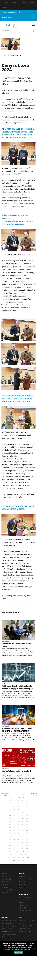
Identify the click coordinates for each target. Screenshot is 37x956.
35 (18, 812)
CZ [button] (4, 7)
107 (9, 857)
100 (18, 851)
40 (18, 815)
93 (10, 848)
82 (27, 839)
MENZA (32, 2)
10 (20, 797)
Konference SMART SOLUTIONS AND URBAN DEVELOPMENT (17, 729)
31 (22, 809)
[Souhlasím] (35, 949)
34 (14, 812)
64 (14, 830)
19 (14, 803)
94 (14, 848)
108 (14, 857)
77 (27, 836)
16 (22, 800)
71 (22, 833)
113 (18, 860)
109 (19, 857)
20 (18, 803)
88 (10, 845)
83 (10, 842)
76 (22, 836)
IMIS (24, 2)
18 (10, 803)
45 (18, 818)
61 (22, 827)
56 (22, 824)
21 (22, 803)
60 (18, 827)
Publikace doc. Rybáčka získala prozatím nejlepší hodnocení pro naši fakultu (17, 689)
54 (14, 824)
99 (13, 851)
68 (10, 833)
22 (26, 803)
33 (10, 812)
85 (18, 842)
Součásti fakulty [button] (7, 18)
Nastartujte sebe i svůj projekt (16, 771)
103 (11, 854)
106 (26, 854)
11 (23, 797)
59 (14, 827)
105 (21, 854)
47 (27, 818)
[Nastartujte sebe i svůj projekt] (18, 757)
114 (23, 860)
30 (18, 809)
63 (10, 830)
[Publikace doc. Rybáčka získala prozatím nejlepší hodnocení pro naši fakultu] (18, 672)
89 (14, 845)
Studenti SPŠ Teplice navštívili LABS (16, 644)
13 (10, 800)
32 (27, 809)
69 (14, 833)
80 (18, 839)
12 (27, 797)
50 (19, 821)
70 (19, 833)
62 (27, 827)
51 (22, 821)
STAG (6, 2)
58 (10, 827)
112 (14, 860)
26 (22, 806)
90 (18, 845)
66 (23, 830)
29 (14, 809)
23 (10, 806)
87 (27, 842)
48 (10, 821)
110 (23, 857)
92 (27, 845)
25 (18, 806)
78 (10, 839)
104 (16, 854)
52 (27, 821)
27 (27, 806)
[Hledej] (33, 30)
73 (10, 836)
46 (23, 818)
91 (22, 845)
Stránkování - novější (5, 794)
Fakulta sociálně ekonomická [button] (11, 12)
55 (18, 824)
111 (28, 857)
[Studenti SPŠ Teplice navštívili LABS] (18, 630)
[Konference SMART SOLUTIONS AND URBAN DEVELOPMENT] (18, 715)
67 (27, 830)
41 (22, 815)
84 (14, 842)
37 (27, 812)
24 (14, 806)
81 (22, 839)
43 (10, 818)
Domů (5, 55)
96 (23, 848)
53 (10, 824)
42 (27, 815)
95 (18, 848)
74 (14, 836)
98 (9, 851)
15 (18, 800)
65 (18, 830)
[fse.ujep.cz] (5, 27)
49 (14, 821)
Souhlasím (18, 952)
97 (27, 848)
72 (27, 833)
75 (18, 836)
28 (10, 809)
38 (10, 815)
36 (22, 812)
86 (22, 842)
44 (14, 818)
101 (23, 851)
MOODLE (15, 2)
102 (28, 851)
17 (26, 800)
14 (14, 800)
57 (27, 824)
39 (14, 815)
